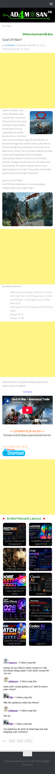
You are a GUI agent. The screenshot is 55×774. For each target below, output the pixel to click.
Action (6, 26)
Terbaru (28, 741)
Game (12, 741)
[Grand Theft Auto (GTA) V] (13, 455)
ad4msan (10, 45)
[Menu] (51, 4)
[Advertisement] (27, 80)
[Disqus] (27, 695)
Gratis (19, 741)
